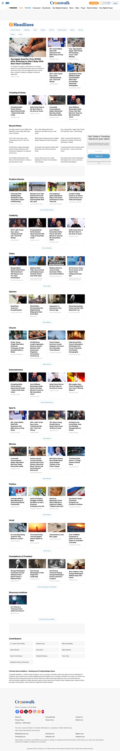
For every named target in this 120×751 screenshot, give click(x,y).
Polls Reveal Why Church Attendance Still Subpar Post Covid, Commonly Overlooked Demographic (72, 160)
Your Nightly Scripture (60, 8)
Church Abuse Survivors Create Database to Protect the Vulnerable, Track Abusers (46, 160)
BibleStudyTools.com (21, 733)
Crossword (36, 8)
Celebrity (26, 30)
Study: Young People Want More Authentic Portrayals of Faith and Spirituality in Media (71, 140)
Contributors (15, 638)
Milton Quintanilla (67, 643)
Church (51, 30)
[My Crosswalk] (105, 3)
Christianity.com (20, 736)
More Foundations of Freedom (47, 587)
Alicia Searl (39, 650)
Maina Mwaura (66, 650)
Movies (80, 30)
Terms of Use (49, 720)
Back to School (92, 8)
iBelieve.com (80, 733)
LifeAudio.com (50, 736)
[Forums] (39, 711)
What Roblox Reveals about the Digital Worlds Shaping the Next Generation (47, 139)
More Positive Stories (47, 210)
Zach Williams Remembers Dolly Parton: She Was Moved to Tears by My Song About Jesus (20, 160)
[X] (26, 711)
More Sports (47, 438)
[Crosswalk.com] (60, 3)
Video (77, 8)
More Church (47, 364)
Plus (21, 8)
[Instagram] (34, 711)
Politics (12, 34)
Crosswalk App (50, 717)
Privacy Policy (19, 720)
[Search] (7, 3)
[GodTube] (43, 711)
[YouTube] (30, 711)
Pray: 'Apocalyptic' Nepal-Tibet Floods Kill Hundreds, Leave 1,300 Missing (72, 130)
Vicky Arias (65, 656)
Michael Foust (40, 643)
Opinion (43, 30)
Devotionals (46, 8)
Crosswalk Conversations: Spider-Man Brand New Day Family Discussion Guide (46, 149)
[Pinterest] (21, 711)
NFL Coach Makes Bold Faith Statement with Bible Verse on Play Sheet (45, 131)
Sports (72, 30)
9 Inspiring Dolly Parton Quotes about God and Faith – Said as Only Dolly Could (72, 149)
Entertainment (62, 30)
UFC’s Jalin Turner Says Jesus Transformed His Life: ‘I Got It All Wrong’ (19, 140)
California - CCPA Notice (22, 723)
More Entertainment (47, 402)
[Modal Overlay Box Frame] (99, 150)
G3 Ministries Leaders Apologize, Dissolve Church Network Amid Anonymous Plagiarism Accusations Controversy (20, 150)
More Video (47, 286)
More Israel (47, 551)
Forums (28, 8)
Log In (115, 3)
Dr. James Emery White (17, 643)
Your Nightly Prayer (106, 8)
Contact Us (79, 717)
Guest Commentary (16, 656)
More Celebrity (47, 248)
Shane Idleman (14, 650)
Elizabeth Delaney (41, 656)
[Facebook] (17, 711)
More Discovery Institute (47, 619)
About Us (18, 717)
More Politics (47, 514)
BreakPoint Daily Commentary (19, 662)
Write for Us (79, 720)
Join (94, 3)
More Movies (47, 478)
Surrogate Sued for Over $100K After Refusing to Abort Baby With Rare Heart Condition (20, 131)
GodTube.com (49, 733)
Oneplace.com (80, 736)
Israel (20, 34)
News (71, 8)
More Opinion (47, 322)
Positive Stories (15, 30)
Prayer (83, 8)
